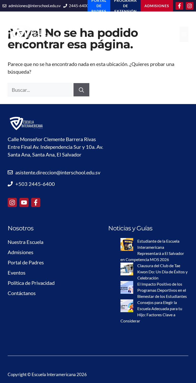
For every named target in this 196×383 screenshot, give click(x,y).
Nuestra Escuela (25, 242)
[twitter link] (24, 202)
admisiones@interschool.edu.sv (34, 5)
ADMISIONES (156, 6)
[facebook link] (35, 202)
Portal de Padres (26, 262)
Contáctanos (22, 293)
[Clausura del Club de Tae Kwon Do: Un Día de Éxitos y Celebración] (126, 270)
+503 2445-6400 (35, 184)
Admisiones (20, 252)
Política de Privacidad (31, 283)
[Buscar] (81, 89)
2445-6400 (79, 5)
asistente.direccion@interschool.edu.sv (57, 172)
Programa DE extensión (125, 6)
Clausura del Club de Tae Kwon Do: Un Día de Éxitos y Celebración (162, 271)
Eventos (17, 272)
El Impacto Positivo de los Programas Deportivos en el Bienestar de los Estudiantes (162, 290)
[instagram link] (12, 202)
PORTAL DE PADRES (98, 6)
